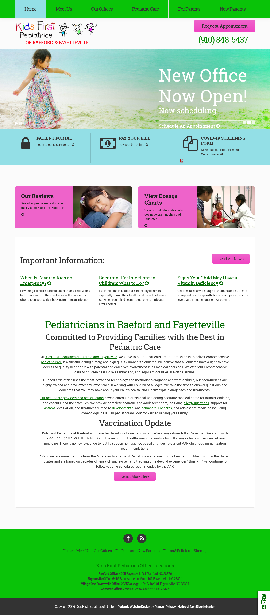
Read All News (230, 258)
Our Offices (102, 9)
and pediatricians (90, 398)
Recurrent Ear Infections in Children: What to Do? (127, 280)
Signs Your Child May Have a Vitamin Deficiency (207, 280)
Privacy (170, 606)
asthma (50, 408)
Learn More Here (135, 476)
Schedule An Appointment (187, 126)
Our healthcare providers (58, 398)
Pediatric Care (145, 9)
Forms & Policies (176, 550)
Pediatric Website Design (133, 606)
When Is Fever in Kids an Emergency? (46, 280)
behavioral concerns (157, 408)
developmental (123, 408)
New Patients (233, 9)
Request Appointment (225, 26)
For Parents (189, 9)
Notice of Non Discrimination (196, 606)
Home (30, 9)
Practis (159, 606)
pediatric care (51, 362)
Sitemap (200, 550)
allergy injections (196, 403)
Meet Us (64, 9)
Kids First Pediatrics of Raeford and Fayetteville (81, 357)
